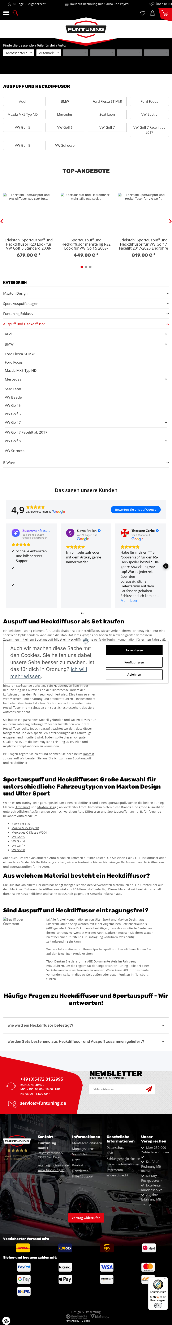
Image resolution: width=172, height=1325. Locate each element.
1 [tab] (82, 267)
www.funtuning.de (51, 1170)
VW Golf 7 (107, 127)
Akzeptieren (134, 650)
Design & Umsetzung (86, 1312)
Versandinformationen (123, 1164)
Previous (1, 221)
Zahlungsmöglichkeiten (123, 1159)
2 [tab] (86, 267)
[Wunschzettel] (143, 13)
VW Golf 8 (22, 145)
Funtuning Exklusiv (18, 313)
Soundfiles (79, 1154)
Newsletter (80, 1171)
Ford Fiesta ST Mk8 (107, 101)
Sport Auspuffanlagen (20, 303)
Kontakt (88, 754)
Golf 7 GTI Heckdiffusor (142, 858)
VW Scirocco (65, 145)
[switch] (158, 1305)
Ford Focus (149, 101)
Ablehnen (134, 674)
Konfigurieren (134, 662)
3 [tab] (90, 267)
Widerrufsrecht (117, 1175)
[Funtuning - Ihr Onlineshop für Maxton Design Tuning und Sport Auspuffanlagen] (86, 27)
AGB (110, 1153)
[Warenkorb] (163, 12)
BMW (65, 101)
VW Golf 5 (22, 127)
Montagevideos (83, 1148)
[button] (15, 12)
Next (170, 221)
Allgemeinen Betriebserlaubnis (125, 924)
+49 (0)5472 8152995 (41, 1079)
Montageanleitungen (87, 1143)
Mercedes (65, 114)
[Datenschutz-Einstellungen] (6, 1321)
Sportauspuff (44, 639)
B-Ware (9, 462)
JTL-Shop (85, 1320)
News (76, 1160)
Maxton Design (15, 293)
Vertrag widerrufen (86, 1218)
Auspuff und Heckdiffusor (24, 323)
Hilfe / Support (82, 1176)
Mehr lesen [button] (129, 600)
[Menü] (165, 1279)
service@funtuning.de (43, 1103)
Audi (22, 101)
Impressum (115, 1170)
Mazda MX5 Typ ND (23, 114)
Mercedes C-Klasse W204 (29, 832)
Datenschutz (115, 1147)
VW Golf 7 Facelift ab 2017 (149, 130)
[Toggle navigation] (6, 13)
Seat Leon (107, 114)
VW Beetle (149, 114)
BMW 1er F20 (21, 824)
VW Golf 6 (65, 127)
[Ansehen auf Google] (70, 533)
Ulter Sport (22, 807)
